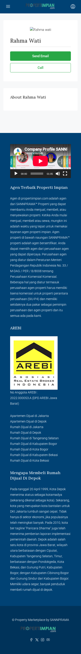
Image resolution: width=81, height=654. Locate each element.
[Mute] (58, 173)
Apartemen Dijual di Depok (28, 421)
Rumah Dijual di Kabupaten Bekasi (34, 455)
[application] (40, 161)
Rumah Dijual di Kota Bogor (29, 449)
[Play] (16, 173)
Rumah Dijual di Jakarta (26, 427)
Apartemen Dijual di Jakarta (29, 416)
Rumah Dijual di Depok (25, 432)
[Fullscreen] (65, 173)
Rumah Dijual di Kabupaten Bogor (33, 444)
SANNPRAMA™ (26, 204)
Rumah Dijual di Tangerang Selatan (34, 438)
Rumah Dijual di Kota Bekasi (29, 460)
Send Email (40, 56)
